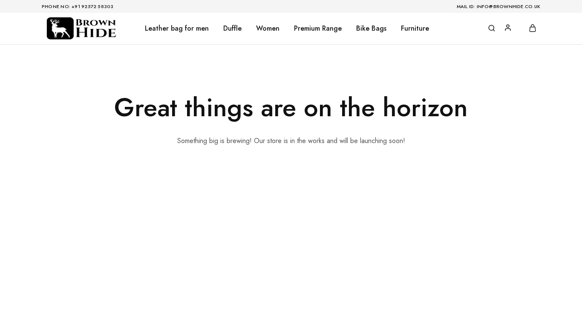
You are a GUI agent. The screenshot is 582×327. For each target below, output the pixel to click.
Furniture (415, 28)
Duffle (232, 28)
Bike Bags (371, 28)
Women (267, 28)
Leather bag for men (177, 28)
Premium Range (318, 28)
